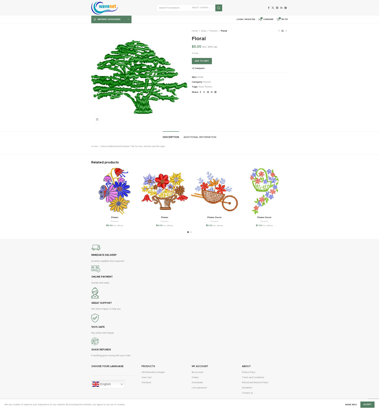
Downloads (197, 383)
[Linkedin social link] (281, 8)
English (105, 384)
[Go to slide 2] (191, 232)
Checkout (146, 383)
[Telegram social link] (285, 8)
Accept (367, 405)
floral (201, 87)
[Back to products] (282, 31)
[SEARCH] (218, 7)
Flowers (214, 31)
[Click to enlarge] (97, 119)
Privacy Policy (248, 372)
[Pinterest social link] (277, 8)
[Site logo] (104, 8)
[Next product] (286, 31)
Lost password (199, 388)
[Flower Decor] (214, 191)
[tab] (171, 135)
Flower (114, 217)
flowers (208, 87)
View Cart (146, 377)
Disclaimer (247, 388)
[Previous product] (279, 31)
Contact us (247, 393)
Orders (195, 377)
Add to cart (202, 61)
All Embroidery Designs (153, 372)
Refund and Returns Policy (255, 383)
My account (197, 372)
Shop (203, 31)
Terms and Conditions (253, 377)
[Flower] (114, 191)
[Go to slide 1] (188, 232)
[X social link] (273, 8)
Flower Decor (214, 217)
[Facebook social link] (269, 8)
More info (351, 405)
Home (195, 31)
